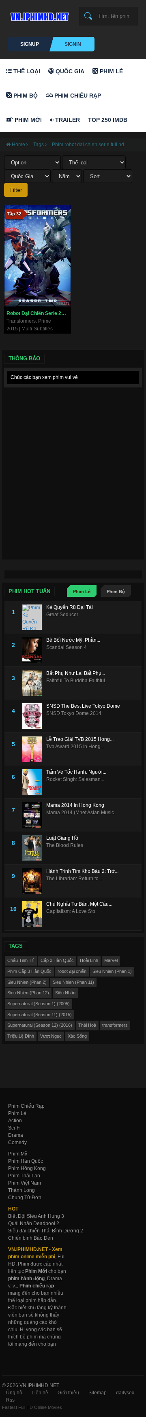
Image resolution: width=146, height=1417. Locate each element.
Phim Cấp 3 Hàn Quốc (29, 971)
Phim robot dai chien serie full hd (88, 144)
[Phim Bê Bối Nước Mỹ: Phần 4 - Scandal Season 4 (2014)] (34, 650)
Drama (15, 1135)
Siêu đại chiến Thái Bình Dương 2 (45, 1231)
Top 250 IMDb (107, 120)
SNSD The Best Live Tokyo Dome (83, 706)
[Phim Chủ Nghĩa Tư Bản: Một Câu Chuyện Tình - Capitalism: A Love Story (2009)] (34, 914)
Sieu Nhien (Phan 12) (28, 992)
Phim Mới (27, 120)
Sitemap (97, 1393)
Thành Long (21, 1190)
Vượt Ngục (51, 1036)
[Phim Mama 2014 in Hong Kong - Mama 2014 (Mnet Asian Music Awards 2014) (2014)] (34, 815)
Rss (10, 1400)
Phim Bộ (25, 95)
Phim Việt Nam (24, 1183)
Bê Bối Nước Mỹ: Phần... (73, 640)
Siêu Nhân (65, 992)
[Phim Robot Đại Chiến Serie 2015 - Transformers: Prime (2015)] (37, 255)
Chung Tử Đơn (24, 1197)
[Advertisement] (73, 464)
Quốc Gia (69, 71)
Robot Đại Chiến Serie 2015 (38, 313)
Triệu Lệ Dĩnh (20, 1036)
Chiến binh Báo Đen (30, 1238)
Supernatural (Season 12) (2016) (39, 1025)
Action (15, 1120)
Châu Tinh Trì (20, 960)
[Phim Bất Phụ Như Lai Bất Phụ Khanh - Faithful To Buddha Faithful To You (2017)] (34, 683)
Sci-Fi (14, 1128)
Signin (72, 44)
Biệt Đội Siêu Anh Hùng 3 (36, 1216)
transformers (115, 1025)
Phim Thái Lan (24, 1176)
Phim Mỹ (17, 1154)
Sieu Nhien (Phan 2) (27, 982)
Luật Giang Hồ (62, 838)
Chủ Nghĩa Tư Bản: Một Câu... (79, 904)
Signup (29, 44)
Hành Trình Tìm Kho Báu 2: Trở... (82, 871)
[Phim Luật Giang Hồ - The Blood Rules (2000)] (34, 848)
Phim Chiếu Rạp (77, 95)
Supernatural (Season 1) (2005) (38, 1003)
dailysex (125, 1393)
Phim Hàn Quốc (25, 1161)
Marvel (111, 960)
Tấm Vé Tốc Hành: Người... (76, 772)
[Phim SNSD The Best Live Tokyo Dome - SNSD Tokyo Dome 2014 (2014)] (34, 716)
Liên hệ (40, 1393)
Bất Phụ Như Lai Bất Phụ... (75, 673)
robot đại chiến (72, 971)
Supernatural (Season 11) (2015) (39, 1014)
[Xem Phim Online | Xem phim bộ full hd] (38, 15)
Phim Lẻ (110, 71)
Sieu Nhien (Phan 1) (112, 971)
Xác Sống (77, 1036)
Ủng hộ (14, 1393)
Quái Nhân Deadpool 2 (33, 1223)
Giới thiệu (68, 1393)
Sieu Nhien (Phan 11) (73, 982)
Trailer (67, 120)
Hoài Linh (89, 960)
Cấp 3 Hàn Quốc (57, 960)
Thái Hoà (87, 1025)
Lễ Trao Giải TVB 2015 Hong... (80, 739)
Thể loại (26, 71)
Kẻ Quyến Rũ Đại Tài (69, 607)
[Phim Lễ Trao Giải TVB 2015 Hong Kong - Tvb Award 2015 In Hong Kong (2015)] (34, 749)
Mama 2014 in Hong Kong (75, 805)
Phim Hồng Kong (27, 1168)
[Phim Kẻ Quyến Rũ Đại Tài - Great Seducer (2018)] (34, 617)
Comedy (17, 1142)
